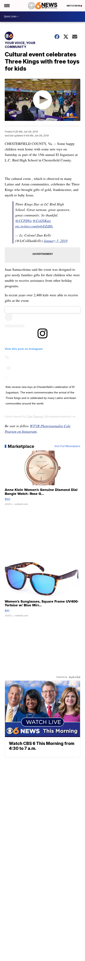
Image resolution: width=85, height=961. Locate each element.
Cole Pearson (34, 416)
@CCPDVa (23, 220)
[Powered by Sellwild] (74, 677)
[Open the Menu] (6, 5)
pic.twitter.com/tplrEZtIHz (34, 226)
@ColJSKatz (42, 220)
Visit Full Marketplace (67, 446)
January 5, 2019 (55, 240)
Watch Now (73, 6)
